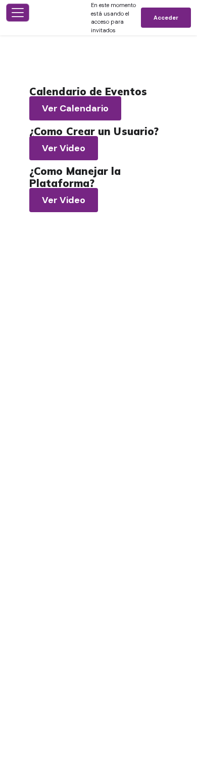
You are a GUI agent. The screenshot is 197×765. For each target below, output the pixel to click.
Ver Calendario (75, 108)
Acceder (166, 17)
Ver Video (63, 148)
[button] (61, 17)
